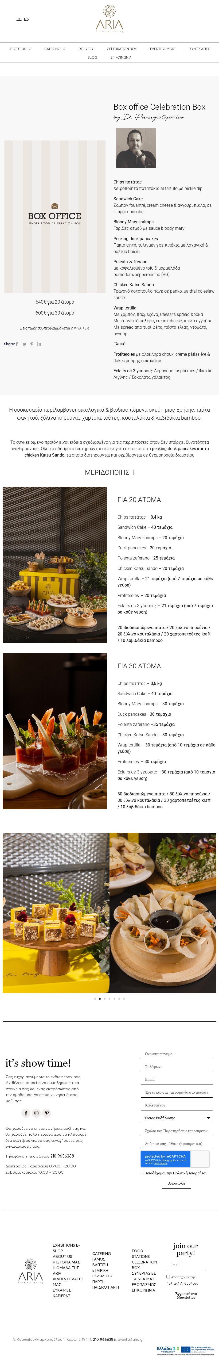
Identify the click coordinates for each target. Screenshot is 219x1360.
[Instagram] (36, 1113)
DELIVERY (86, 49)
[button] (8, 913)
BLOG (92, 57)
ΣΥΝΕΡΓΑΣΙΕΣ (200, 49)
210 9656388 (62, 1156)
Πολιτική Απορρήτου (190, 1173)
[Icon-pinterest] (46, 1113)
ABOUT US (17, 49)
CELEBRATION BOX (122, 49)
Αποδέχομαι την (177, 1173)
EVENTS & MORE (163, 49)
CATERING (52, 49)
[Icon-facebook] (25, 1113)
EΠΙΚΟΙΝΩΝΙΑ (121, 57)
